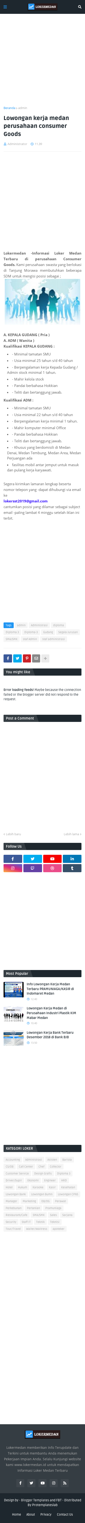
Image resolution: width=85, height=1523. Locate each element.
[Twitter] (17, 658)
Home (16, 1515)
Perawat (60, 1201)
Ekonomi (33, 1180)
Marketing (29, 1201)
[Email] (36, 658)
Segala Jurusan (68, 632)
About (30, 1515)
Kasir (52, 1187)
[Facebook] (8, 658)
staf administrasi (53, 639)
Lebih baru (13, 834)
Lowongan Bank (16, 1194)
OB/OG (45, 1201)
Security (11, 1222)
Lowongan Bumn (41, 1194)
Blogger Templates (35, 1500)
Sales (53, 1215)
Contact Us (65, 1515)
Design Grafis (43, 1173)
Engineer (50, 1180)
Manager (11, 1201)
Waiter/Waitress (36, 1229)
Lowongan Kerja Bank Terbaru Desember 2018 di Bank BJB (50, 1035)
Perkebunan (13, 1208)
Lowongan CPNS (68, 1194)
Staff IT (26, 1222)
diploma (58, 625)
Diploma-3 (31, 632)
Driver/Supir (14, 1180)
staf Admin (30, 639)
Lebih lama (71, 834)
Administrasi (39, 625)
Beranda (9, 108)
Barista (67, 1160)
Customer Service (17, 1173)
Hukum (22, 1187)
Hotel (9, 1187)
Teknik (40, 1222)
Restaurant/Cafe (16, 1215)
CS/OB (9, 1166)
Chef (41, 1166)
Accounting (13, 1160)
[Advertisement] (42, 63)
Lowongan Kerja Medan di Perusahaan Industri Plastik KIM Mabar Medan (51, 1013)
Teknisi (55, 1222)
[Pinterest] (27, 658)
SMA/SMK (11, 639)
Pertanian (33, 1208)
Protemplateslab (45, 1505)
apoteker (58, 1229)
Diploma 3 (12, 632)
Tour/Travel (13, 1229)
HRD (64, 1180)
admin (22, 108)
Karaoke (38, 1187)
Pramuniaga (53, 1208)
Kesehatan (68, 1187)
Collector (55, 1166)
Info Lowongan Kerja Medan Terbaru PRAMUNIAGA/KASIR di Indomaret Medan (50, 989)
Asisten (52, 1160)
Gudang (48, 632)
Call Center (26, 1166)
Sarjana (67, 1215)
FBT (59, 1500)
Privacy (45, 1515)
